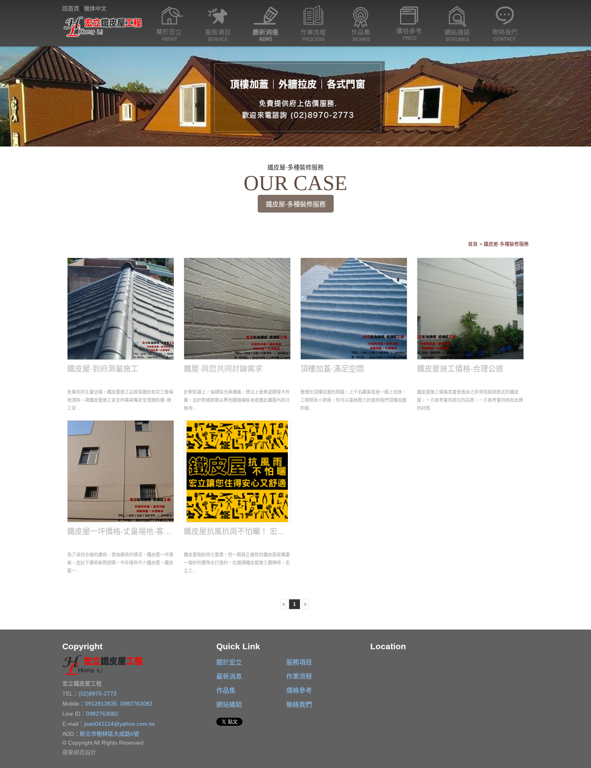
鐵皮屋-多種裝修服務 (296, 204)
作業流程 (313, 23)
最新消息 (265, 23)
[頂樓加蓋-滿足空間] (354, 308)
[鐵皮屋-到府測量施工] (121, 308)
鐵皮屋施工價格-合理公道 (460, 369)
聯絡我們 (505, 23)
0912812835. (102, 703)
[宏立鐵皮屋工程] (102, 26)
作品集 (361, 23)
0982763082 (136, 703)
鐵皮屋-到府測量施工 (102, 369)
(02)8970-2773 (97, 693)
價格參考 (409, 23)
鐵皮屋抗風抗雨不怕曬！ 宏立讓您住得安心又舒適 (269, 531)
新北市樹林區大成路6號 (109, 734)
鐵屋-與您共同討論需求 (223, 369)
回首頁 (70, 8)
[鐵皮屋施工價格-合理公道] (470, 308)
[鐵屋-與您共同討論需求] (237, 308)
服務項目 (218, 23)
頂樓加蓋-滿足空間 (332, 369)
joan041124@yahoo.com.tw (119, 724)
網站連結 (457, 23)
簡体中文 (95, 8)
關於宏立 (170, 23)
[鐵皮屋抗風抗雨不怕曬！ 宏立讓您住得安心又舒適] (237, 471)
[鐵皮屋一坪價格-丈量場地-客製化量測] (121, 471)
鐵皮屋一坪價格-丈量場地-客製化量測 (130, 531)
